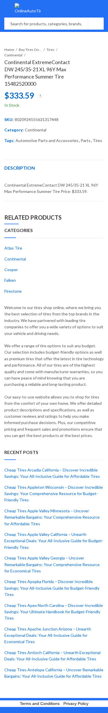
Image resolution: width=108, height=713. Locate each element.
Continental (13, 55)
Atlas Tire (13, 248)
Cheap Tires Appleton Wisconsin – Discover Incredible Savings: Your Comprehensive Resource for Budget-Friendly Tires (53, 494)
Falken (10, 280)
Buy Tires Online (30, 49)
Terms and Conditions (40, 703)
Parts (85, 140)
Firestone (13, 291)
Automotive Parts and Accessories (47, 140)
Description (19, 167)
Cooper (11, 269)
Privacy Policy (75, 703)
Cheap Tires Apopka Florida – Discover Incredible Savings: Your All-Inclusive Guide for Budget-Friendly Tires (51, 588)
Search (96, 24)
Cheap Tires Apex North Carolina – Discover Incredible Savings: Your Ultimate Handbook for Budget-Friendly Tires (53, 612)
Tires (50, 49)
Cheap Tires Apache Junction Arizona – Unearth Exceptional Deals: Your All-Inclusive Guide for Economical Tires (47, 635)
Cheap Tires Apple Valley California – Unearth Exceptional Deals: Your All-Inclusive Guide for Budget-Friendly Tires (53, 541)
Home (9, 49)
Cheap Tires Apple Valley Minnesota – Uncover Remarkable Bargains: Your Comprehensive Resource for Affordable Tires (52, 517)
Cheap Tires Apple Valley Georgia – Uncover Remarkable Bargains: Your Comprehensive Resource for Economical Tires (52, 564)
